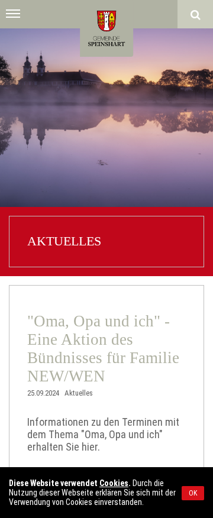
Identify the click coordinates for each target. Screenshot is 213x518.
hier (90, 447)
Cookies (113, 483)
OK (193, 493)
